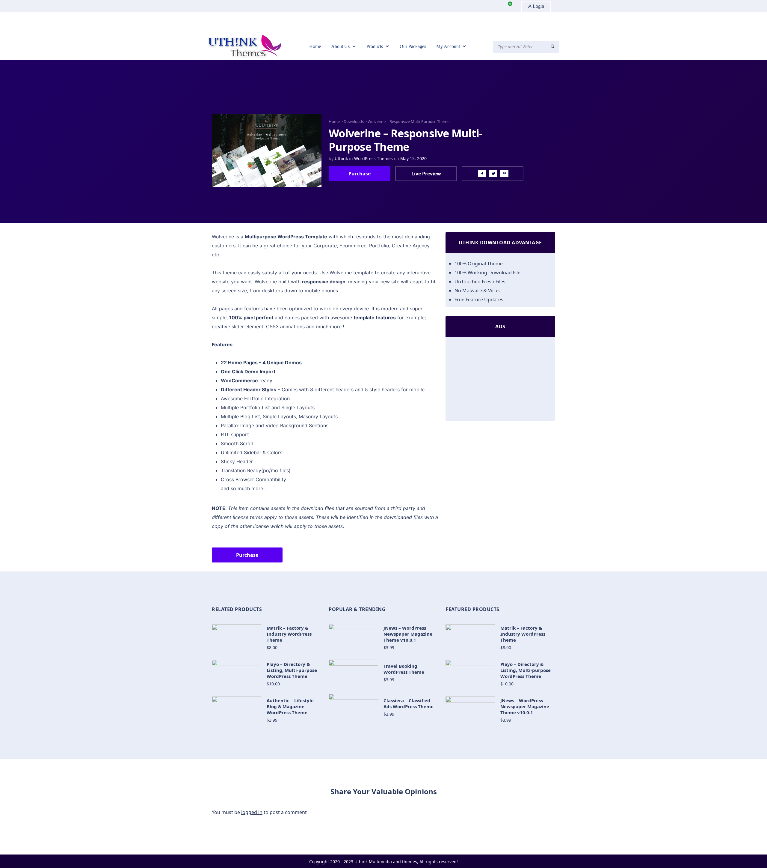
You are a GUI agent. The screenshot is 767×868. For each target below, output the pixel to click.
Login (538, 6)
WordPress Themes (373, 158)
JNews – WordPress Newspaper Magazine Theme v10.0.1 (408, 634)
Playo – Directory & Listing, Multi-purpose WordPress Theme (292, 670)
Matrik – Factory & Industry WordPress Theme (289, 634)
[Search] (552, 46)
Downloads (354, 121)
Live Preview (426, 173)
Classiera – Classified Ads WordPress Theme (409, 703)
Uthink (341, 158)
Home (334, 121)
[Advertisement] (500, 380)
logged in (251, 812)
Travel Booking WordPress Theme (404, 669)
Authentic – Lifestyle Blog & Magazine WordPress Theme (290, 706)
